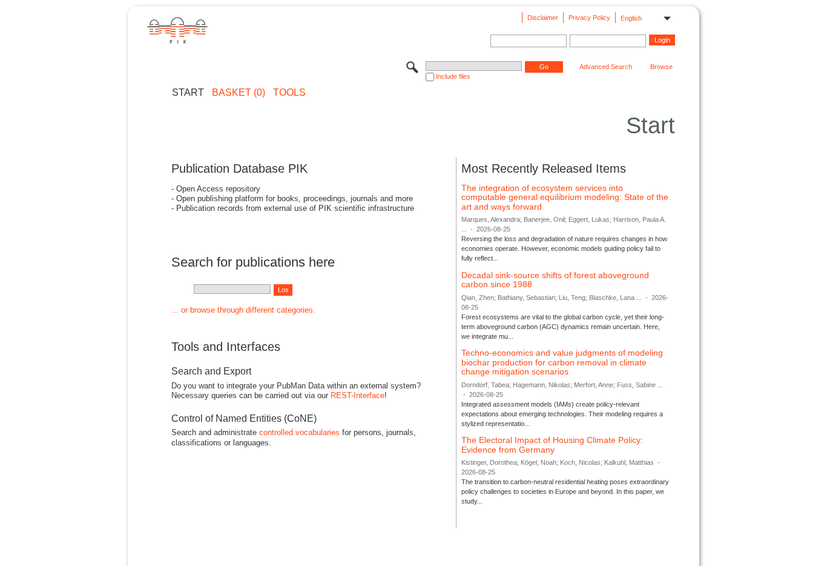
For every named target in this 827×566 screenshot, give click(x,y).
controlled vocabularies (299, 432)
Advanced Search (605, 66)
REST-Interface (357, 395)
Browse (661, 66)
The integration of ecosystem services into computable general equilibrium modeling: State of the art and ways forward (564, 197)
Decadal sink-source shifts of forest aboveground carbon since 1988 (555, 280)
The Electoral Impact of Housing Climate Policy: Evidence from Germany (552, 444)
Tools (289, 93)
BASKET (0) (238, 93)
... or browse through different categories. (243, 310)
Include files (453, 76)
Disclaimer (542, 17)
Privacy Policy (589, 17)
